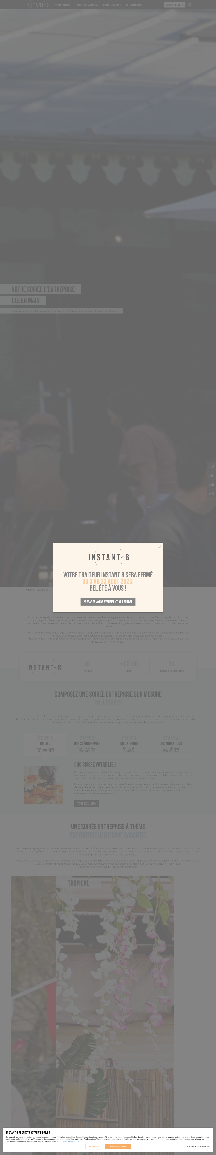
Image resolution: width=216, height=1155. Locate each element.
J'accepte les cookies (118, 1146)
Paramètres (94, 1146)
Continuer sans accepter (198, 1146)
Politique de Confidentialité (68, 1141)
